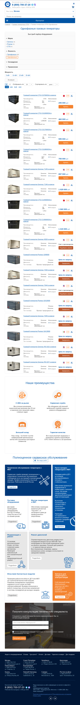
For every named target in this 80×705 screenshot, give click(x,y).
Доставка (47, 654)
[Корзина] (72, 7)
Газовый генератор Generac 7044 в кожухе (38, 285)
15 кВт (21, 75)
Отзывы (25, 654)
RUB (6, 87)
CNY (20, 87)
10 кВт (14, 75)
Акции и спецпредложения (13, 654)
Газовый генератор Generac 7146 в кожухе (38, 184)
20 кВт (28, 75)
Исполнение (52, 99)
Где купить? (33, 654)
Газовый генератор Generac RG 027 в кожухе (39, 362)
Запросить (66, 263)
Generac (11, 42)
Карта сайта (37, 695)
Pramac (10, 44)
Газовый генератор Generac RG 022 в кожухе (39, 347)
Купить (65, 107)
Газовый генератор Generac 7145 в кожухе (38, 169)
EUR (15, 87)
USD (11, 87)
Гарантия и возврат (58, 654)
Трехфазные (13, 54)
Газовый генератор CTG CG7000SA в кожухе (39, 95)
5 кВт (8, 75)
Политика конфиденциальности (42, 694)
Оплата (41, 654)
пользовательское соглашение (27, 631)
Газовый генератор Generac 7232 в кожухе (38, 270)
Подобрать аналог (66, 248)
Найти (73, 16)
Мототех (7, 4)
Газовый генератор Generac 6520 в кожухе (38, 239)
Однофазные (12, 57)
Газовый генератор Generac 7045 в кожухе (38, 316)
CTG (9, 46)
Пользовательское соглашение (62, 694)
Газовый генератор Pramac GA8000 (36, 254)
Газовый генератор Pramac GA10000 (36, 300)
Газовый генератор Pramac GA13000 (36, 331)
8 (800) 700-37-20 (21, 4)
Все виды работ (42, 460)
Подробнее (12, 487)
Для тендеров (70, 654)
